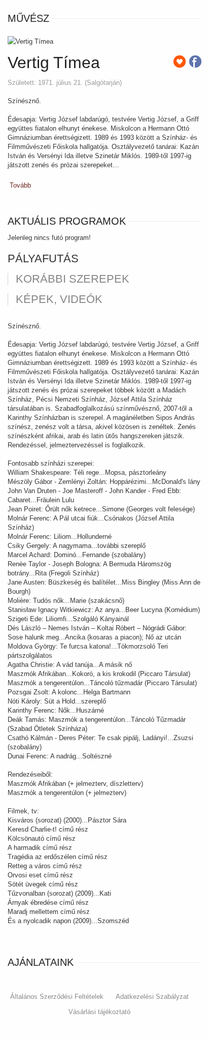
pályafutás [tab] (43, 259)
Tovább (20, 185)
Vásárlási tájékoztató (99, 1012)
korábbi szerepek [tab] (72, 279)
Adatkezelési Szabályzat (152, 996)
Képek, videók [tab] (59, 299)
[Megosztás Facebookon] (195, 61)
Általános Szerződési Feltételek (56, 996)
